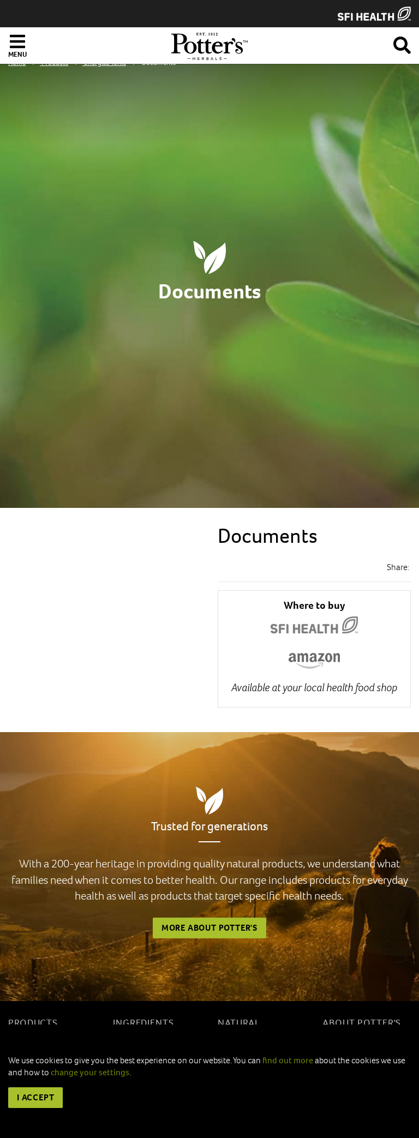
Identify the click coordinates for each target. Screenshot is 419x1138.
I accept (35, 1097)
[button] (402, 43)
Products (33, 1023)
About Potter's (361, 1023)
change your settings (90, 1072)
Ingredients (143, 1023)
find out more (287, 1060)
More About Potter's (209, 927)
